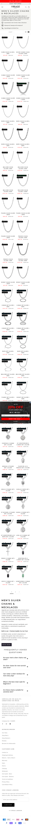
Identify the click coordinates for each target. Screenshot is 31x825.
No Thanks (15, 421)
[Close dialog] (30, 402)
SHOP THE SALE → (15, 419)
